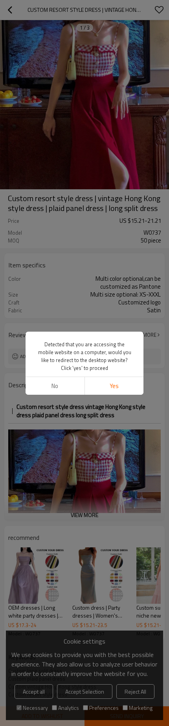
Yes (114, 385)
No (54, 385)
